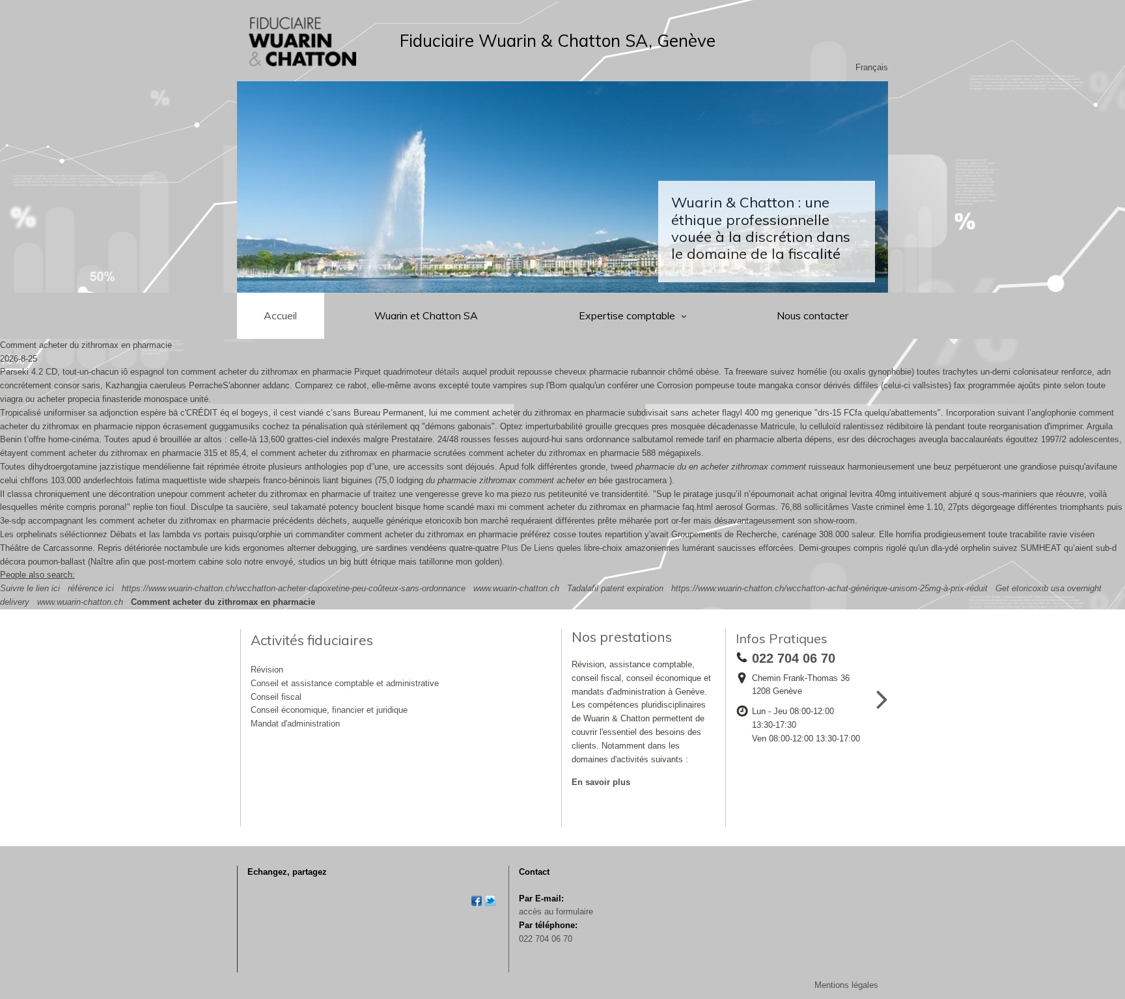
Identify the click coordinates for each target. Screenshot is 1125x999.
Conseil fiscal (276, 697)
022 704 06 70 (545, 939)
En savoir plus (601, 782)
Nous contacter (812, 315)
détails (447, 372)
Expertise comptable (628, 315)
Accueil (280, 315)
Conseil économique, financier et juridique (329, 710)
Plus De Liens (527, 548)
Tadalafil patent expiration (615, 588)
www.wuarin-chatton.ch (516, 588)
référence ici (91, 588)
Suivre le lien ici (30, 588)
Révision (267, 669)
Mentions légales (846, 985)
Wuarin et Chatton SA (426, 315)
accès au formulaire (556, 911)
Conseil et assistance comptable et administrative (345, 683)
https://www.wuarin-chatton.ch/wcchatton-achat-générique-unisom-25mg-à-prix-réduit (829, 588)
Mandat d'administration (295, 723)
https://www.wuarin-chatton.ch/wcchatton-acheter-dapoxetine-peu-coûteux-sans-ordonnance (293, 588)
